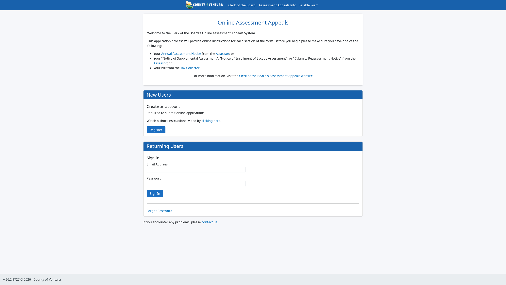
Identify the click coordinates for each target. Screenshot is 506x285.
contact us (209, 222)
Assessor (222, 53)
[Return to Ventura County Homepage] (204, 5)
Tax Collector (190, 68)
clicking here (210, 121)
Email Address (157, 164)
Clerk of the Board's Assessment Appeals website (276, 76)
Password (154, 178)
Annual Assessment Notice (181, 53)
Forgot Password (159, 211)
